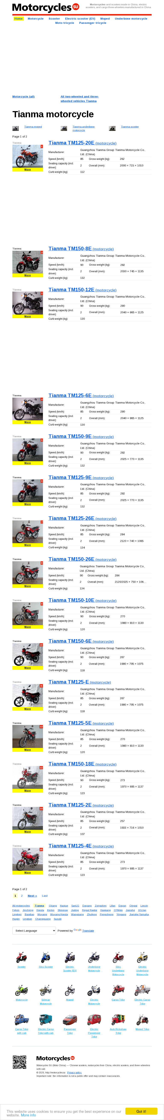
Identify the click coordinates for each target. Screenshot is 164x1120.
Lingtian (27, 918)
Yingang (121, 914)
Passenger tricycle (92, 22)
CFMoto (118, 910)
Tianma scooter (130, 126)
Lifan (112, 905)
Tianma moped (33, 126)
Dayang (87, 905)
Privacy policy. (74, 1072)
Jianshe (130, 910)
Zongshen (101, 905)
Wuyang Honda (59, 914)
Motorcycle (36, 18)
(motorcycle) (82, 143)
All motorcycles (21, 905)
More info (28, 1114)
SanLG (75, 905)
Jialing (75, 910)
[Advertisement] (82, 59)
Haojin (16, 918)
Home (19, 18)
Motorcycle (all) (23, 96)
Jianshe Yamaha (139, 914)
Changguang (43, 918)
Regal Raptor (89, 910)
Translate (88, 930)
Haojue (64, 905)
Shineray (63, 910)
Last (44, 895)
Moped (105, 18)
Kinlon (50, 910)
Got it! (141, 1111)
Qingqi (133, 905)
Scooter (54, 18)
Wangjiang (77, 914)
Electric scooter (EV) (80, 18)
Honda (40, 910)
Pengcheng (106, 914)
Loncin (144, 905)
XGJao (142, 910)
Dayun (122, 905)
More (27, 169)
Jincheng (28, 910)
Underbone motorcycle (131, 18)
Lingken (17, 914)
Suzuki (58, 918)
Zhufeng (92, 914)
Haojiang (105, 910)
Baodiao (29, 914)
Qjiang (53, 905)
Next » (32, 895)
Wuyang (42, 914)
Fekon (15, 910)
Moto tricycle (64, 22)
